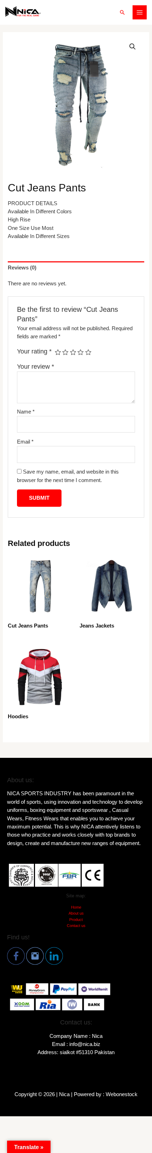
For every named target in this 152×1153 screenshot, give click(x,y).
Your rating (34, 351)
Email (25, 442)
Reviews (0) (22, 268)
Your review (35, 366)
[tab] (76, 268)
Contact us (76, 925)
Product (76, 919)
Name (26, 412)
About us (76, 913)
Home (76, 907)
